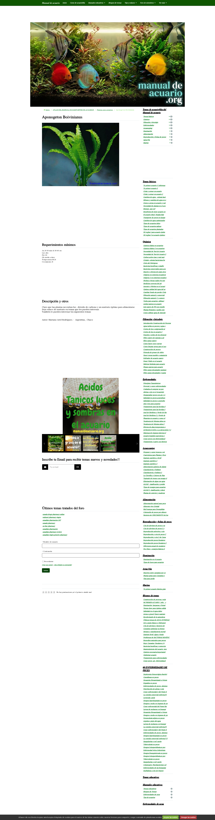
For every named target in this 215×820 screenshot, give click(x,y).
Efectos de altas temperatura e (154, 427)
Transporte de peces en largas (154, 218)
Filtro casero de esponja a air (153, 338)
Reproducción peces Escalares (154, 540)
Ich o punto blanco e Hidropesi (154, 623)
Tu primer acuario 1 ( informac (154, 185)
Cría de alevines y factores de (154, 626)
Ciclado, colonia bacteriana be (154, 260)
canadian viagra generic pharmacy (55, 535)
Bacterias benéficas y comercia (154, 646)
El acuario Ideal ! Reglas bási (153, 215)
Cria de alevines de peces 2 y (153, 528)
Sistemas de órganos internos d (154, 433)
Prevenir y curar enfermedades (154, 386)
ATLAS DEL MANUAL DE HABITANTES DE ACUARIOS (73, 110)
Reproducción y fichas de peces (157, 137)
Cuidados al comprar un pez (153, 389)
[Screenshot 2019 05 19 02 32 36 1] (61, 467)
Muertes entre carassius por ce (154, 573)
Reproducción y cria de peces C (154, 534)
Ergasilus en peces (150, 683)
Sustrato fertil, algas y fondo (153, 635)
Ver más (162, 3)
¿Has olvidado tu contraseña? (63, 565)
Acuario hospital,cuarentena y (154, 436)
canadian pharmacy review (52, 532)
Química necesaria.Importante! (154, 652)
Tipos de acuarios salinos (152, 226)
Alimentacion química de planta (154, 467)
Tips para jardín (149, 579)
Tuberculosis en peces (151, 744)
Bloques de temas (115, 3)
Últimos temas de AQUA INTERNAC (156, 620)
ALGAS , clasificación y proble (154, 484)
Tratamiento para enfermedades (155, 658)
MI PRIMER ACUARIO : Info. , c (154, 602)
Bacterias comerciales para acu (154, 269)
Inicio (65, 3)
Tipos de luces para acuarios (153, 562)
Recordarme (48, 561)
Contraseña (47, 551)
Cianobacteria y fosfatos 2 (152, 473)
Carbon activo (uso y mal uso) (153, 257)
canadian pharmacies (50, 529)
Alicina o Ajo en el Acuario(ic (153, 392)
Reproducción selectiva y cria (153, 531)
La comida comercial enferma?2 (155, 695)
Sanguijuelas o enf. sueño (152, 741)
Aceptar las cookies (170, 817)
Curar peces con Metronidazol (154, 439)
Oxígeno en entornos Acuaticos (154, 275)
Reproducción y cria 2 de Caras (154, 537)
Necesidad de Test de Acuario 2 (154, 254)
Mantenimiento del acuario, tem (155, 649)
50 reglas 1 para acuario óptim (154, 232)
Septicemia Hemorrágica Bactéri (155, 674)
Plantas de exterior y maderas (154, 493)
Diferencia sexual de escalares (154, 546)
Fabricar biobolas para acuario (154, 364)
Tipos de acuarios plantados (153, 229)
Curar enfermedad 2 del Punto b (155, 692)
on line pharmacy (49, 526)
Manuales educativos (95, 3)
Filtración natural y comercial (153, 295)
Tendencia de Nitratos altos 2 (153, 424)
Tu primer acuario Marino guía (154, 589)
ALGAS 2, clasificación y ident (154, 490)
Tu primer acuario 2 (150, 188)
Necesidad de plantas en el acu (154, 206)
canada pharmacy (49, 523)
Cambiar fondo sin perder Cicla (154, 292)
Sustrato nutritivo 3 (150, 464)
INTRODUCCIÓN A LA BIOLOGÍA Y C (157, 430)
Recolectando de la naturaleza (154, 617)
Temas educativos (151, 777)
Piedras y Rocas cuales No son (154, 281)
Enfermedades (157, 125)
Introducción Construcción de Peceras (157, 323)
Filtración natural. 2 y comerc (153, 298)
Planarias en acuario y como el (154, 418)
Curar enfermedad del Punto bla (155, 706)
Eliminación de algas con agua (154, 481)
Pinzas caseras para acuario (153, 367)
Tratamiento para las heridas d (154, 407)
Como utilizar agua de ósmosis (154, 313)
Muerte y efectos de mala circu (154, 272)
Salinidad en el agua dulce (152, 611)
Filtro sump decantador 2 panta (154, 373)
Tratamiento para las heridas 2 (154, 410)
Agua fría (157, 140)
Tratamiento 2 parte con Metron (155, 442)
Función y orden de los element (154, 335)
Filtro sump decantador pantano (154, 370)
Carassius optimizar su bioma (153, 629)
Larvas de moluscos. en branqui (154, 709)
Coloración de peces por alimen (154, 512)
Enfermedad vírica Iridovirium (154, 750)
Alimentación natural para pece (154, 503)
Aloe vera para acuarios (151, 404)
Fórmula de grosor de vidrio (153, 352)
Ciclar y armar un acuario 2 (153, 194)
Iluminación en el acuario (152, 559)
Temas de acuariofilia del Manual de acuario (154, 111)
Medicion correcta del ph (152, 284)
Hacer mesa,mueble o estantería (155, 355)
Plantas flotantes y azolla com (153, 310)
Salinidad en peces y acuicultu (154, 401)
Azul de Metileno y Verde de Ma (155, 412)
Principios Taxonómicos (151, 383)
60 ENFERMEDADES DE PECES (155, 669)
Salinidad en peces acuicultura (154, 398)
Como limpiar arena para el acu (154, 347)
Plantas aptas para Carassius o (154, 576)
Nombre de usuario (50, 542)
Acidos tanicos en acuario (152, 304)
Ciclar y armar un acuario (152, 191)
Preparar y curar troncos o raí (154, 452)
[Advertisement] (107, 14)
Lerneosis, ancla (149, 698)
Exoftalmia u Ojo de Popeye (153, 771)
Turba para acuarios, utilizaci (153, 301)
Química (157, 119)
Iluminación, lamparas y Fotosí (154, 605)
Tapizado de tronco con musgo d (155, 478)
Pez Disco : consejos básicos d (154, 549)
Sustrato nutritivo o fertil (152, 458)
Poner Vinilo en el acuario (152, 361)
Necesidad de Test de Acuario (154, 251)
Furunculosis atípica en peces (153, 718)
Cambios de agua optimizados (154, 220)
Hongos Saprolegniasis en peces (154, 701)
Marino (157, 143)
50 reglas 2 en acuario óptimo (154, 235)
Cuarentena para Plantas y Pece (154, 455)
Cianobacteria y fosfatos (152, 470)
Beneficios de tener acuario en (154, 212)
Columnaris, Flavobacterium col (154, 765)
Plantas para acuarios (105, 110)
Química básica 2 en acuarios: (153, 248)
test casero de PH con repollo (154, 307)
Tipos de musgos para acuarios (154, 487)
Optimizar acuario (149, 655)
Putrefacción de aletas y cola (153, 689)
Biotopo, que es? (149, 209)
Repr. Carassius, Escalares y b (153, 643)
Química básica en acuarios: (153, 246)
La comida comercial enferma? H (155, 739)
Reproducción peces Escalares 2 (154, 543)
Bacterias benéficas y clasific (153, 266)
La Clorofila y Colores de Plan (154, 475)
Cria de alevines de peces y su (154, 526)
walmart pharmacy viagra (52, 517)
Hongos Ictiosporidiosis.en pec (154, 747)
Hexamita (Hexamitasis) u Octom (155, 680)
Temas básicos (157, 116)
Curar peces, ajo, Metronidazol (154, 661)
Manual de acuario (51, 2)
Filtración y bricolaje (157, 122)
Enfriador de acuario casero (153, 358)
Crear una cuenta (47, 565)
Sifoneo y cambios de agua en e (154, 200)
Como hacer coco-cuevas (152, 344)
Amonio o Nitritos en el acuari (154, 286)
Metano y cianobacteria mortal (154, 632)
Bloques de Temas (157, 792)
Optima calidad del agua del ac (154, 289)
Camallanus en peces (150, 677)
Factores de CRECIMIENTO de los (155, 515)
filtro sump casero (149, 341)
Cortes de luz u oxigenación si (154, 329)
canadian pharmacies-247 (52, 520)
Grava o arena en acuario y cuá (154, 203)
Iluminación (157, 131)
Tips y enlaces (130, 3)
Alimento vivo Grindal (151, 506)
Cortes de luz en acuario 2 (152, 332)
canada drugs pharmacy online (53, 514)
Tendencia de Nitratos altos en (154, 421)
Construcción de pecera (151, 349)
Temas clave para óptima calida (154, 608)
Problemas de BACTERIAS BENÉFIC (156, 637)
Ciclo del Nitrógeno (150, 263)
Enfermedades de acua (157, 794)
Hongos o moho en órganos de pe (155, 704)
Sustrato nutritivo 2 (150, 461)
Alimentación (157, 134)
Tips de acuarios (157, 797)
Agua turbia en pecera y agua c (154, 326)
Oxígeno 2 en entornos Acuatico (154, 278)
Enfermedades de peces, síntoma (155, 686)
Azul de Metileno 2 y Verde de (154, 415)
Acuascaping (157, 128)
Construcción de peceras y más (154, 599)
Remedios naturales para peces (154, 640)
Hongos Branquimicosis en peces (155, 753)
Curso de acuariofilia (77, 3)
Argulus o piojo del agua (152, 721)
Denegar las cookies (188, 817)
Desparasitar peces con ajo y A (154, 395)
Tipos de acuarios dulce (151, 223)
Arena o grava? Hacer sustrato (154, 614)
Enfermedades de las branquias (154, 768)
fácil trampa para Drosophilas (153, 509)
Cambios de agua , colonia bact (154, 197)
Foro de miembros (147, 3)
